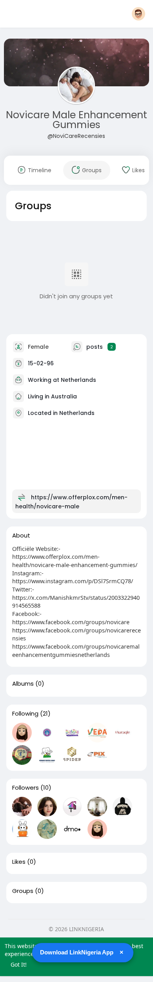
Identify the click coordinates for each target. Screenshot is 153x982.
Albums (23, 684)
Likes (19, 862)
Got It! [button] (19, 964)
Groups (22, 891)
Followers (25, 788)
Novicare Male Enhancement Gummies (76, 120)
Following (25, 713)
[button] (138, 14)
